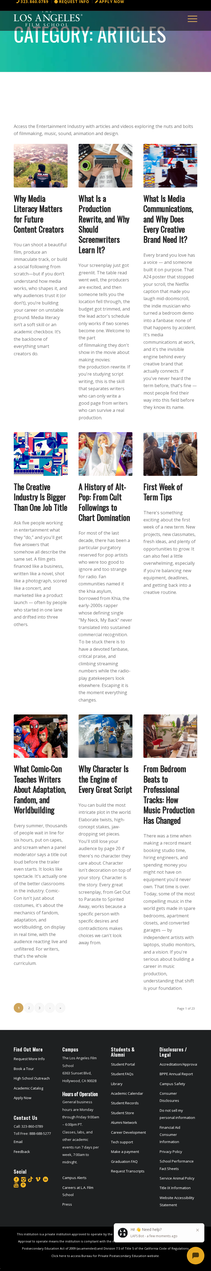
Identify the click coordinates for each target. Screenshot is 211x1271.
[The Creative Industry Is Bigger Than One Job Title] (41, 454)
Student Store (122, 1112)
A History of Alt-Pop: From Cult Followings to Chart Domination (104, 502)
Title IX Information (175, 1187)
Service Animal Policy (177, 1178)
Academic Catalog (28, 1088)
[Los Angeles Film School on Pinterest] (23, 1185)
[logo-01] (48, 18)
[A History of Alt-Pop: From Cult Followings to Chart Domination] (105, 454)
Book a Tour (24, 1068)
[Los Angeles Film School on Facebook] (16, 1179)
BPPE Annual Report (176, 1073)
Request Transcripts (128, 1171)
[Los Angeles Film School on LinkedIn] (45, 1179)
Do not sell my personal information (177, 1114)
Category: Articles (90, 33)
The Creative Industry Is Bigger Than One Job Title (40, 497)
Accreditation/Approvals (178, 1064)
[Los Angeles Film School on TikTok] (30, 1179)
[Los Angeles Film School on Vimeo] (38, 1179)
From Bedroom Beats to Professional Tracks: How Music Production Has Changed (169, 794)
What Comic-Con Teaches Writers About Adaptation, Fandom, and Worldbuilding (40, 789)
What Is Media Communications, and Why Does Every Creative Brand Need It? (168, 218)
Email (18, 1141)
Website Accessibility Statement (177, 1201)
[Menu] (189, 18)
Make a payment (125, 1151)
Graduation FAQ (124, 1161)
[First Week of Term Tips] (170, 454)
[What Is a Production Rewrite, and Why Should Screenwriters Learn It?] (105, 165)
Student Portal (123, 1064)
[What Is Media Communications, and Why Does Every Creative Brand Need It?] (170, 165)
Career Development (128, 1132)
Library (117, 1083)
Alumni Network (124, 1122)
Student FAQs (122, 1073)
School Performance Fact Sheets (177, 1165)
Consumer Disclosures (169, 1097)
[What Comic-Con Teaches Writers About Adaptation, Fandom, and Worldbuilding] (41, 736)
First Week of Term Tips (163, 491)
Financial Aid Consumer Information (170, 1134)
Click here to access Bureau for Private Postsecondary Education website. (105, 1256)
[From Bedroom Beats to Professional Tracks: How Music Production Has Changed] (170, 736)
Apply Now (22, 1097)
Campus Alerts (74, 1177)
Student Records (125, 1102)
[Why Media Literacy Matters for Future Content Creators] (41, 165)
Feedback (22, 1151)
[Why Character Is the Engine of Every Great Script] (105, 736)
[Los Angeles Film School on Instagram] (23, 1179)
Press (67, 1204)
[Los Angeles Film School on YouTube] (16, 1185)
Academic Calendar (127, 1093)
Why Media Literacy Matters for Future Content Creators (39, 213)
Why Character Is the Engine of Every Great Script (105, 779)
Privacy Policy (171, 1151)
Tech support (122, 1141)
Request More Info (29, 1058)
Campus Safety (172, 1083)
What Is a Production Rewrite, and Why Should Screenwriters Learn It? (104, 223)
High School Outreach (32, 1078)
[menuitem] (33, 1)
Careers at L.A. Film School (77, 1191)
